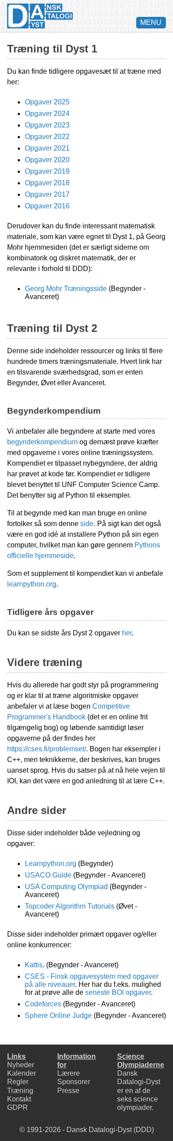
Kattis (34, 965)
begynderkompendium (42, 442)
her (127, 633)
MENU (150, 22)
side (87, 523)
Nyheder (20, 1065)
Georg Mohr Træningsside (66, 288)
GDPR (17, 1107)
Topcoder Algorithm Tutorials (69, 906)
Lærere (68, 1073)
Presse (68, 1090)
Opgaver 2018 (47, 183)
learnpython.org (31, 584)
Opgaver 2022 (47, 136)
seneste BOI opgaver (118, 992)
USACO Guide (48, 875)
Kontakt (19, 1099)
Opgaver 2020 (47, 160)
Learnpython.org (50, 863)
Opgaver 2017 (47, 194)
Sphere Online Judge (58, 1015)
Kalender (21, 1073)
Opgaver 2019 (47, 171)
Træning (20, 1090)
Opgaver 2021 (47, 148)
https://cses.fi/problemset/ (46, 749)
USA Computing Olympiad (66, 886)
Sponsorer (73, 1081)
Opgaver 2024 (47, 113)
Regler (17, 1081)
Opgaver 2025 (47, 102)
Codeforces (43, 1004)
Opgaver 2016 (47, 206)
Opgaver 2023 (47, 125)
